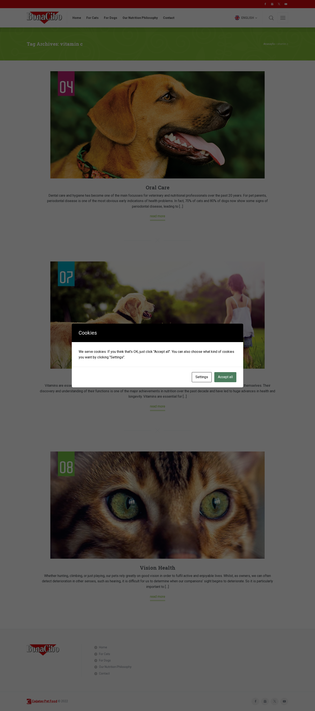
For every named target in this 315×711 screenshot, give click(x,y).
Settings (201, 377)
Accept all (225, 377)
